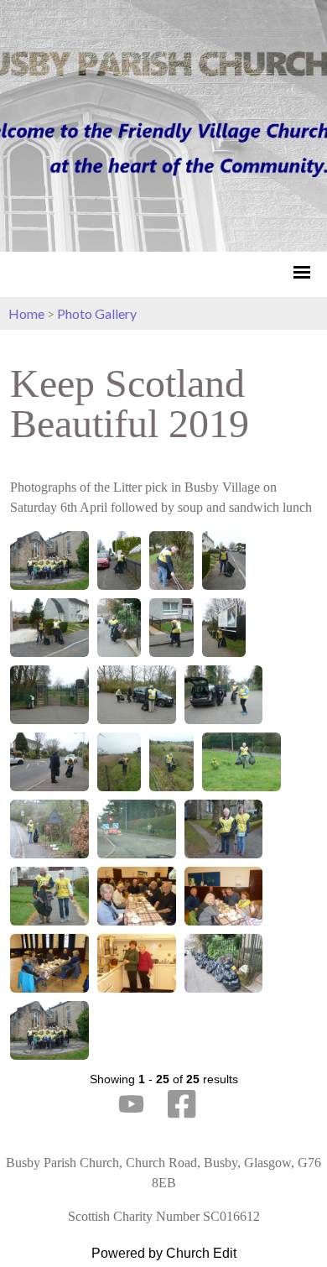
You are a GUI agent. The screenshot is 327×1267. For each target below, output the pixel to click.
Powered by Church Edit (163, 1253)
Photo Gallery (97, 313)
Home (26, 313)
